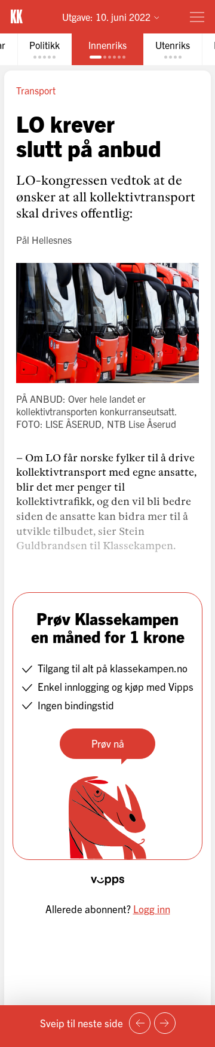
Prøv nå (107, 743)
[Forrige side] (139, 1023)
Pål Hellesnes (44, 240)
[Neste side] (165, 1023)
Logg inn (151, 908)
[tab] (44, 49)
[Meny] (197, 16)
